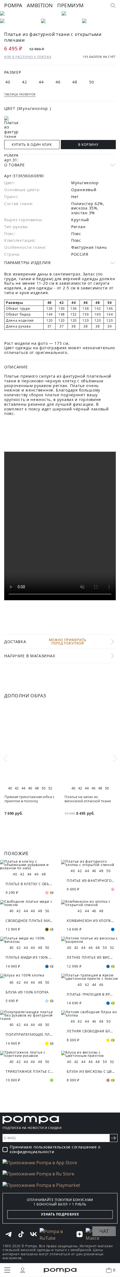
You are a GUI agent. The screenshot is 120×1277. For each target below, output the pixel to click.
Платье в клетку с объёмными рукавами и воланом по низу (29, 884)
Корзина (114, 1270)
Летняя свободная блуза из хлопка (90, 1031)
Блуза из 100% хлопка (27, 992)
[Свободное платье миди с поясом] (29, 903)
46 (58, 82)
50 (91, 82)
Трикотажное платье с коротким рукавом (29, 1071)
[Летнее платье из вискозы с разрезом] (90, 940)
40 (8, 82)
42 (24, 82)
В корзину (88, 144)
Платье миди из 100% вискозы (29, 957)
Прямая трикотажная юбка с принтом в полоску (29, 798)
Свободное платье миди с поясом (29, 920)
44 (41, 82)
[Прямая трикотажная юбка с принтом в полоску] (30, 744)
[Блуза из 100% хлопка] (29, 976)
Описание (16, 367)
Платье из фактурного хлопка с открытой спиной (90, 880)
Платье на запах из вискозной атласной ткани (87, 798)
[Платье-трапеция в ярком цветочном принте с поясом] (90, 977)
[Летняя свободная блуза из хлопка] (90, 1013)
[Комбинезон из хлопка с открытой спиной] (90, 903)
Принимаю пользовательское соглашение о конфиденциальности (55, 1149)
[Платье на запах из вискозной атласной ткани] (90, 744)
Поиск (113, 5)
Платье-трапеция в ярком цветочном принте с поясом (90, 994)
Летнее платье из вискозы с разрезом (90, 957)
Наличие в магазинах (29, 655)
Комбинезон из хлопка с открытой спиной (90, 920)
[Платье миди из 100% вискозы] (29, 940)
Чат (104, 1231)
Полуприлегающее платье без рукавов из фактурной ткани (29, 1034)
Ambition (40, 5)
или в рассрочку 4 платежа (27, 57)
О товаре (14, 165)
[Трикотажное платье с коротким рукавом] (29, 1054)
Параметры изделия (27, 262)
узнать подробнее (60, 1214)
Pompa (13, 5)
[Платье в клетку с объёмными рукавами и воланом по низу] (29, 865)
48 (75, 82)
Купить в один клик (32, 144)
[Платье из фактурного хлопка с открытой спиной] (90, 863)
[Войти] (22, 1270)
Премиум (70, 5)
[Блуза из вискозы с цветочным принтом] (90, 1054)
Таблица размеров (20, 94)
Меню (7, 1270)
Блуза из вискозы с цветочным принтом (90, 1071)
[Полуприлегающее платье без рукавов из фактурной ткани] (29, 1015)
